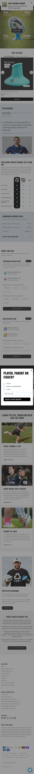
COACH (8, 389)
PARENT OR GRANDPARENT (13, 386)
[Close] (31, 370)
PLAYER (8, 383)
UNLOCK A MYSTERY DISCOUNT (13, 399)
